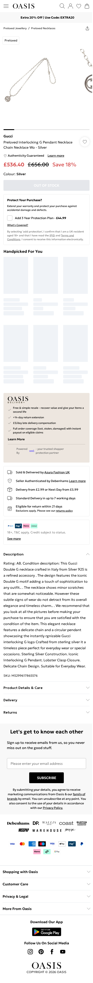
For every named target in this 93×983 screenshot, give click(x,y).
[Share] (84, 28)
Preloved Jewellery (15, 28)
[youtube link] (61, 955)
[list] (45, 80)
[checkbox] (45, 214)
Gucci (8, 133)
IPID (63, 232)
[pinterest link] (39, 955)
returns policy (64, 508)
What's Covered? (17, 221)
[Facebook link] (50, 955)
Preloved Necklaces (43, 28)
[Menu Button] (6, 6)
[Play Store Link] (44, 935)
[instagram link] (28, 955)
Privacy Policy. (60, 811)
